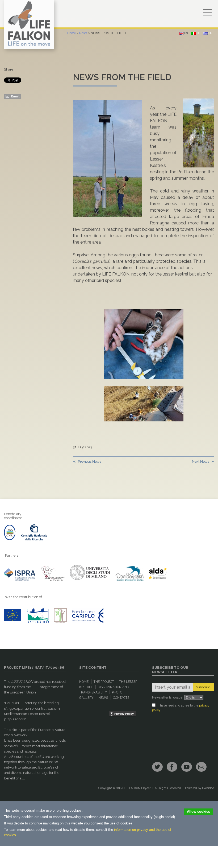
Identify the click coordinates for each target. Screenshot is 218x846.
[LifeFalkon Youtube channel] (186, 767)
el (210, 33)
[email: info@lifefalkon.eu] (201, 767)
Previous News (89, 461)
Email (14, 96)
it (198, 33)
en (185, 33)
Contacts (121, 698)
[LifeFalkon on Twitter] (157, 767)
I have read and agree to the (180, 708)
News (83, 33)
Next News (200, 461)
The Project (104, 682)
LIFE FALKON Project (136, 788)
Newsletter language (167, 697)
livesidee (208, 788)
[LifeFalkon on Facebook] (172, 767)
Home (71, 33)
